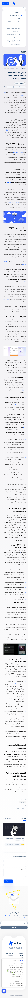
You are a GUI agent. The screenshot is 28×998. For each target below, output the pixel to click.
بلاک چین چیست (10, 958)
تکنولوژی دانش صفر (18, 152)
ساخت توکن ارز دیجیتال (13, 202)
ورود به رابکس (5, 3)
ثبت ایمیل (14, 927)
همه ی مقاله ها (8, 818)
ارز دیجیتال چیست (9, 955)
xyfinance (16, 684)
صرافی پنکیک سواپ (17, 405)
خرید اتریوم (6, 299)
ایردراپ (23, 51)
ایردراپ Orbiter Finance (18, 390)
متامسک (23, 282)
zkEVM (9, 182)
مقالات (21, 957)
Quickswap (13, 704)
